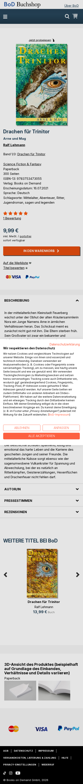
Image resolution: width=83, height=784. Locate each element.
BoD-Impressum (59, 414)
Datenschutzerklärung (65, 344)
